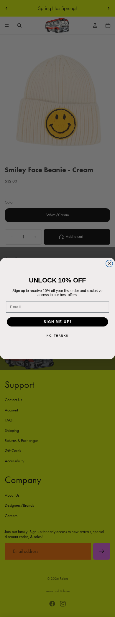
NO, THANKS (57, 335)
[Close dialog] (109, 263)
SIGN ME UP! (57, 322)
